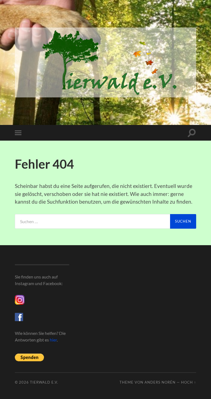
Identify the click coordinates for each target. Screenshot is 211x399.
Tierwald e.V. (44, 382)
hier (53, 339)
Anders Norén (160, 382)
